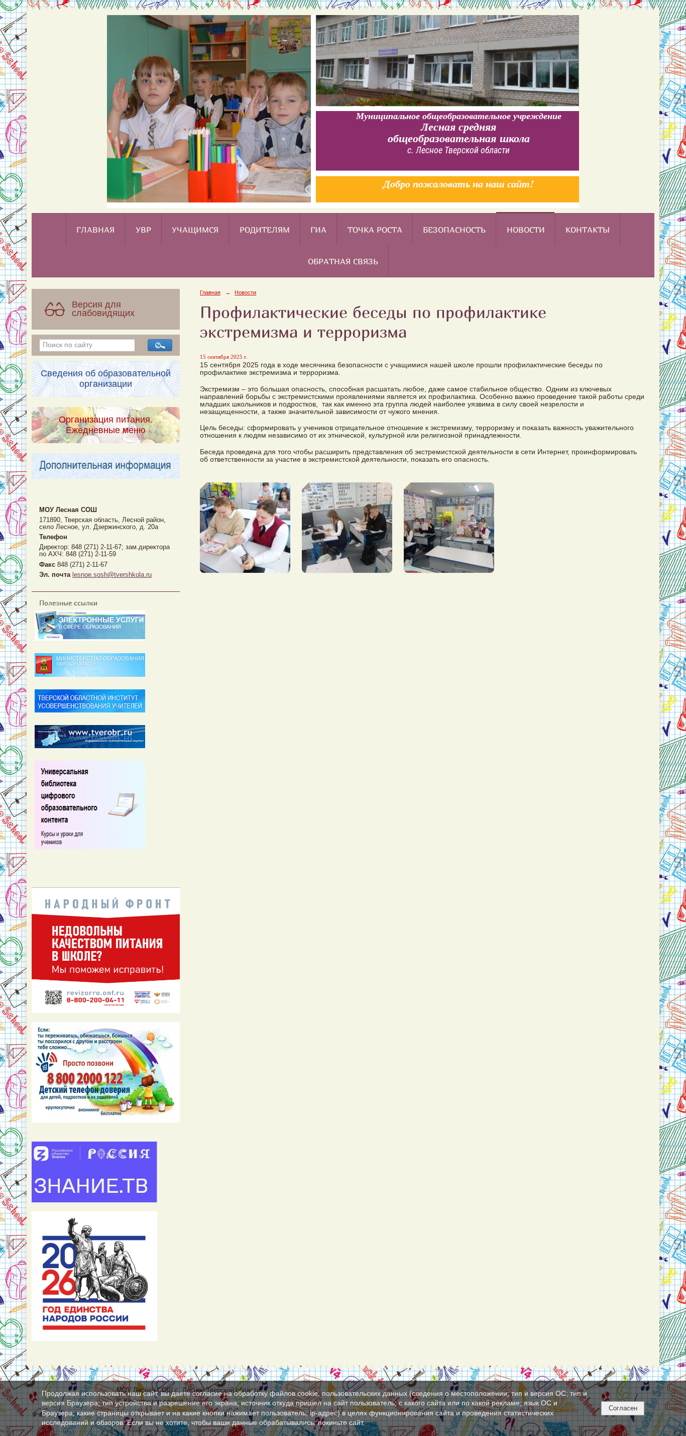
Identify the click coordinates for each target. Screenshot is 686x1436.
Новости (526, 230)
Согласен (623, 1408)
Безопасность (454, 230)
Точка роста (375, 230)
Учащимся (195, 230)
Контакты (587, 230)
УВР (143, 230)
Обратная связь (343, 261)
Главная (95, 230)
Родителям (265, 230)
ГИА (318, 230)
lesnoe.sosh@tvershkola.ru (112, 574)
